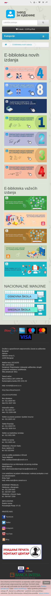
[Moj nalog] (35, 2)
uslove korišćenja (20, 589)
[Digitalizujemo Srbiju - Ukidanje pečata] (22, 551)
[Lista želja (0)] (39, 2)
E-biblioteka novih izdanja (22, 45)
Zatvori (46, 583)
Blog (7, 540)
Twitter (8, 522)
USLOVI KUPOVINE (9, 395)
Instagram (9, 528)
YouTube (9, 534)
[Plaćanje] (47, 2)
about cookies (44, 593)
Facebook (9, 517)
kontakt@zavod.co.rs (13, 386)
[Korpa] (43, 2)
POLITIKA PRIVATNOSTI (11, 390)
